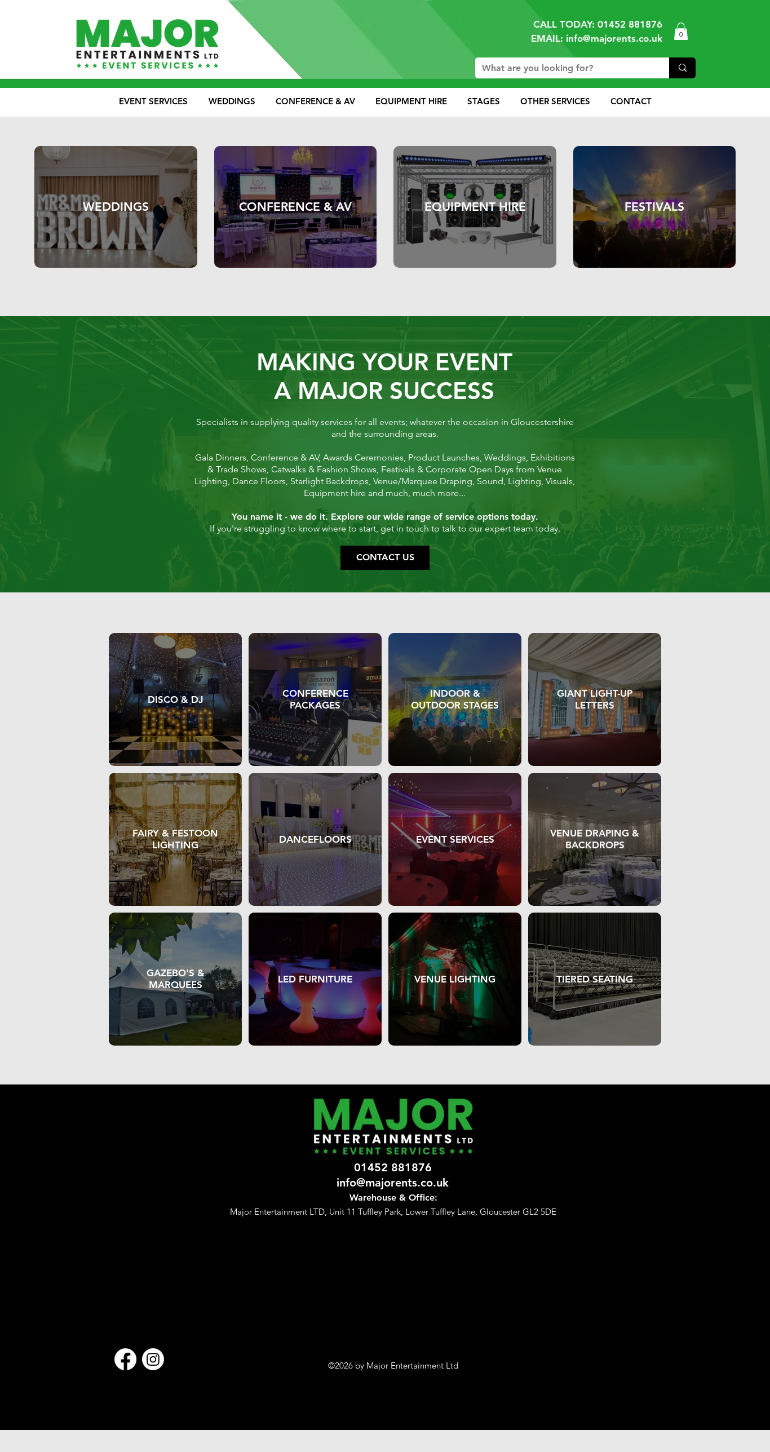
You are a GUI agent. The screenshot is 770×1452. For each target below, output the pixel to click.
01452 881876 (630, 24)
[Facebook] (125, 1359)
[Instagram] (153, 1359)
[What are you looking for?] (682, 67)
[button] (681, 31)
